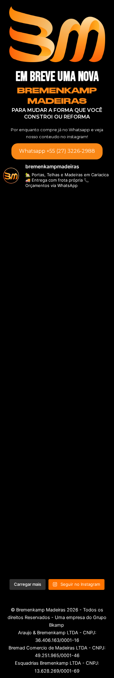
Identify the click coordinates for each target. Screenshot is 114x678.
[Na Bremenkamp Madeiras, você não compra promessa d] (57, 353)
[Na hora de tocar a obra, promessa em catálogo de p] (57, 289)
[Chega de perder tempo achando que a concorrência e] (57, 416)
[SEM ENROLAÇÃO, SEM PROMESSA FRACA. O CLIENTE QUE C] (57, 543)
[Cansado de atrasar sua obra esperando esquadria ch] (57, 480)
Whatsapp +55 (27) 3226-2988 (57, 151)
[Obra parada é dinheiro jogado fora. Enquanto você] (57, 226)
